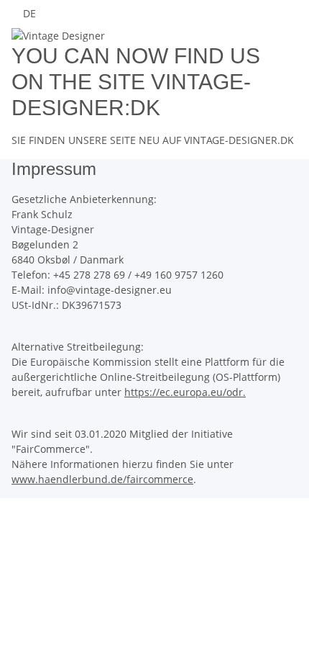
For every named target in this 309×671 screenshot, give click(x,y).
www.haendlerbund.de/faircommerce (102, 479)
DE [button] (31, 13)
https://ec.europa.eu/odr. (185, 392)
